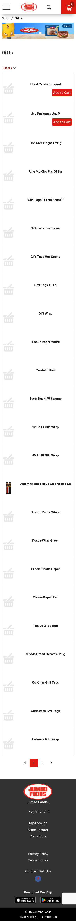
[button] (38, 31)
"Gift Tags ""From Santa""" (45, 200)
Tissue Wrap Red (45, 626)
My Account (38, 823)
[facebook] (38, 880)
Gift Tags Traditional (45, 228)
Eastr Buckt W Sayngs (45, 398)
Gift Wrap (45, 313)
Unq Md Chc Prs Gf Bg (45, 171)
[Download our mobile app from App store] (25, 900)
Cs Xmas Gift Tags (45, 682)
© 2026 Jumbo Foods (38, 912)
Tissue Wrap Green (45, 540)
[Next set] (51, 763)
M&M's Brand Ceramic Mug (45, 654)
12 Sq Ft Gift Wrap (45, 427)
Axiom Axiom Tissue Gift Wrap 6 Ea (45, 484)
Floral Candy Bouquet (45, 84)
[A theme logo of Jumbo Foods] (29, 7)
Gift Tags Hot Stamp (45, 256)
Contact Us (38, 836)
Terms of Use (38, 860)
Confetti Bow (45, 370)
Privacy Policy (38, 854)
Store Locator (38, 830)
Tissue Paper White (45, 342)
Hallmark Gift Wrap (45, 739)
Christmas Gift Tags (45, 711)
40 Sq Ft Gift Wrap (45, 455)
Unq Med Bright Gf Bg (45, 143)
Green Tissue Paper (45, 569)
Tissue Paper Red (45, 597)
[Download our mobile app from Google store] (50, 900)
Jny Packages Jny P (45, 114)
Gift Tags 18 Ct (45, 285)
